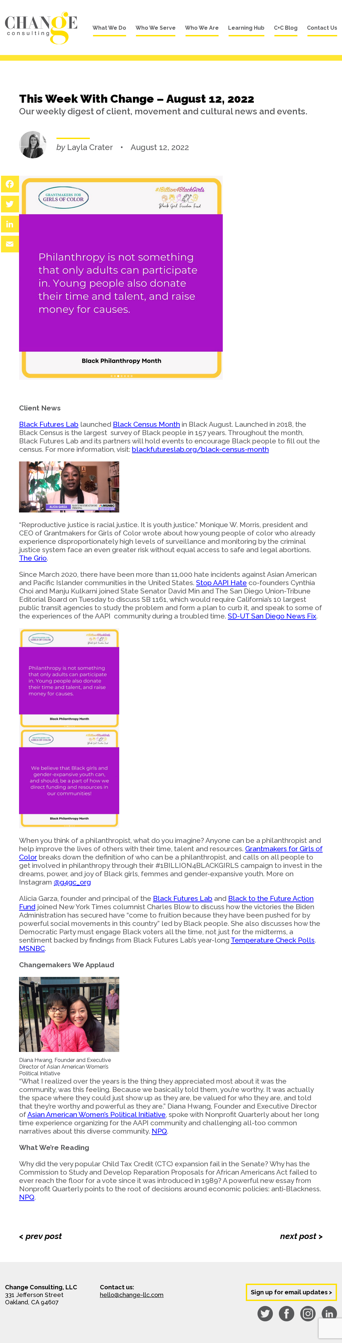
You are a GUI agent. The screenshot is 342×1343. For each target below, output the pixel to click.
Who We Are (202, 28)
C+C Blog (286, 28)
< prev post (40, 1236)
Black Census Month (146, 424)
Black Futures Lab (48, 424)
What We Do (109, 28)
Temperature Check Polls (273, 940)
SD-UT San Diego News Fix (272, 616)
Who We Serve (156, 28)
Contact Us (322, 28)
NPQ (159, 1131)
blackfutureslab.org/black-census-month (200, 449)
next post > (301, 1236)
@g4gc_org (72, 882)
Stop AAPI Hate (221, 582)
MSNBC (32, 948)
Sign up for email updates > (291, 1292)
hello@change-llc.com (132, 1294)
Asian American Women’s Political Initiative (96, 1114)
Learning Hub (246, 28)
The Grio (33, 558)
